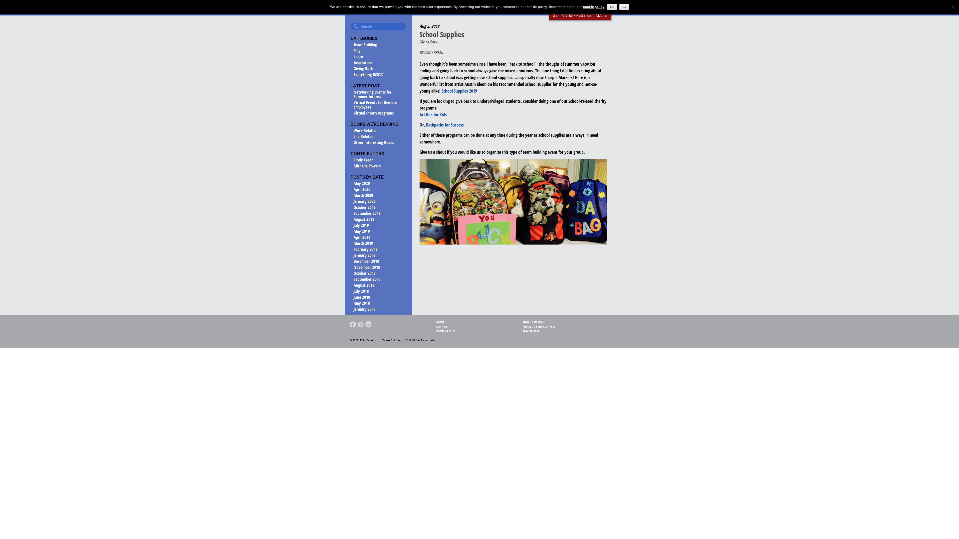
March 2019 (363, 243)
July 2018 (361, 291)
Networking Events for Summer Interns (372, 94)
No (624, 6)
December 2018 (366, 261)
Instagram (360, 324)
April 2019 (362, 237)
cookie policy (594, 7)
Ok (612, 6)
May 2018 (362, 303)
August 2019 (364, 219)
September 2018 (367, 279)
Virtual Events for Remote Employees (375, 104)
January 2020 (365, 201)
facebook (353, 324)
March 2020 (363, 195)
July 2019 (361, 225)
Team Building (365, 44)
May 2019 (362, 231)
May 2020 (362, 183)
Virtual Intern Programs (374, 113)
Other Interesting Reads (374, 142)
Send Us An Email (534, 322)
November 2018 (367, 267)
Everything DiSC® (368, 74)
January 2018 (365, 309)
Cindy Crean (364, 160)
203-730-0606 (531, 331)
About (440, 322)
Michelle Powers (367, 166)
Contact (441, 327)
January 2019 (365, 255)
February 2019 (366, 249)
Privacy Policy (446, 331)
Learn (358, 56)
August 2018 (364, 285)
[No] (952, 7)
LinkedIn (368, 324)
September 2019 (367, 213)
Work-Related (365, 130)
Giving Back (363, 68)
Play (357, 50)
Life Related (363, 136)
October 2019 (365, 207)
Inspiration (363, 62)
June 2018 (362, 297)
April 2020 (362, 189)
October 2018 (365, 273)
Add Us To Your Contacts (539, 327)
